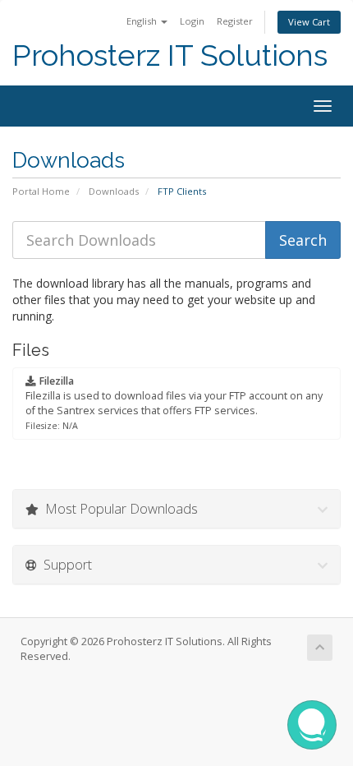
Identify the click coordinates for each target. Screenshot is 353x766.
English (142, 21)
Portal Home (41, 191)
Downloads (114, 191)
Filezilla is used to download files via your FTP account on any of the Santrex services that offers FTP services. (174, 402)
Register (235, 21)
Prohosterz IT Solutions (170, 55)
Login (192, 21)
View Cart (309, 22)
